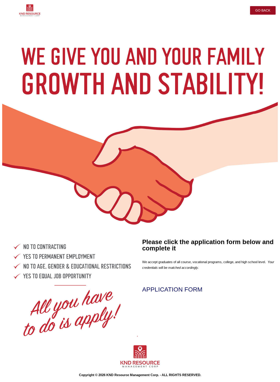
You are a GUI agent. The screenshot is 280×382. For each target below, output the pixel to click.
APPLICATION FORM (172, 289)
